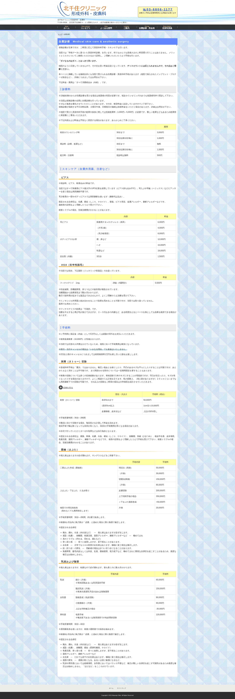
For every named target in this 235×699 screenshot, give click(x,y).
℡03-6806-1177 (158, 9)
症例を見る (68, 388)
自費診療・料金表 (147, 27)
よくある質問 (106, 27)
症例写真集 (167, 27)
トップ (60, 34)
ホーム (67, 27)
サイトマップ (121, 688)
